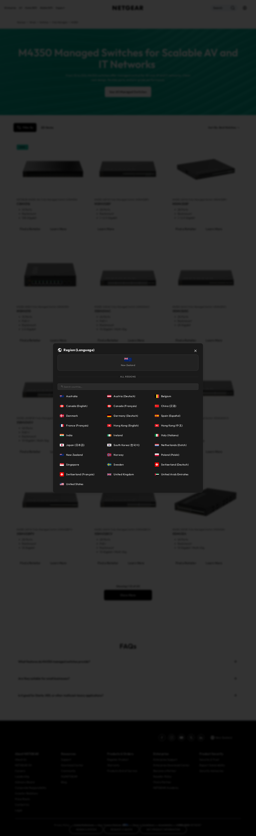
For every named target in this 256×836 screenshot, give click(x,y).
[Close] (195, 351)
